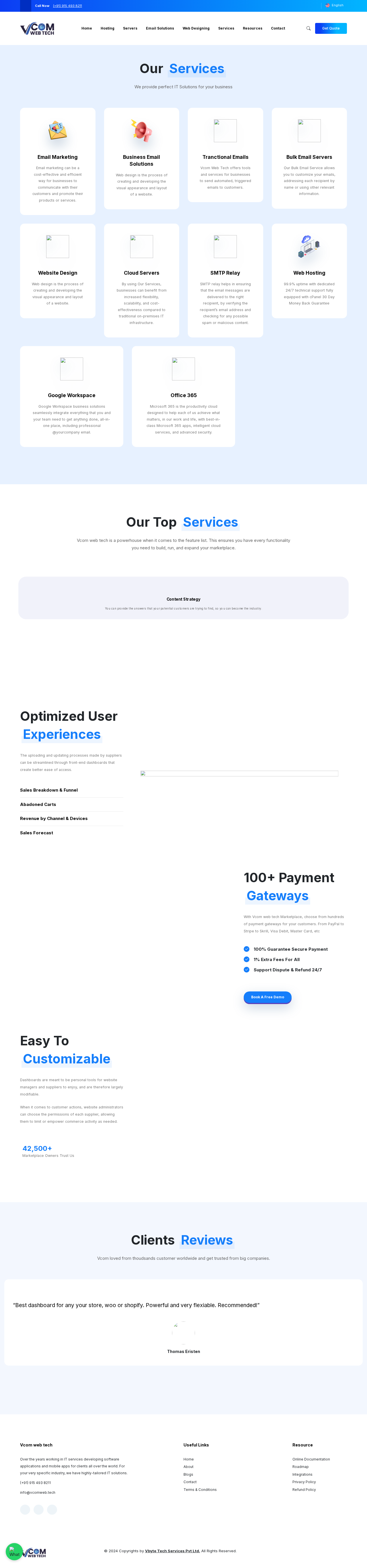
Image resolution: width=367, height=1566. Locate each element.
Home (86, 28)
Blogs (188, 1474)
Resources (252, 28)
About (189, 1467)
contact (278, 28)
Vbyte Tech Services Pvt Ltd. (172, 1551)
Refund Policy (304, 1489)
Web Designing (196, 28)
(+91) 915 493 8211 (35, 1483)
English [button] (337, 5)
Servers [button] (130, 28)
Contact (190, 1482)
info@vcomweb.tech (37, 1492)
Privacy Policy (304, 1482)
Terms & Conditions (200, 1489)
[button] (331, 28)
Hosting (107, 28)
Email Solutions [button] (160, 28)
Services (226, 28)
